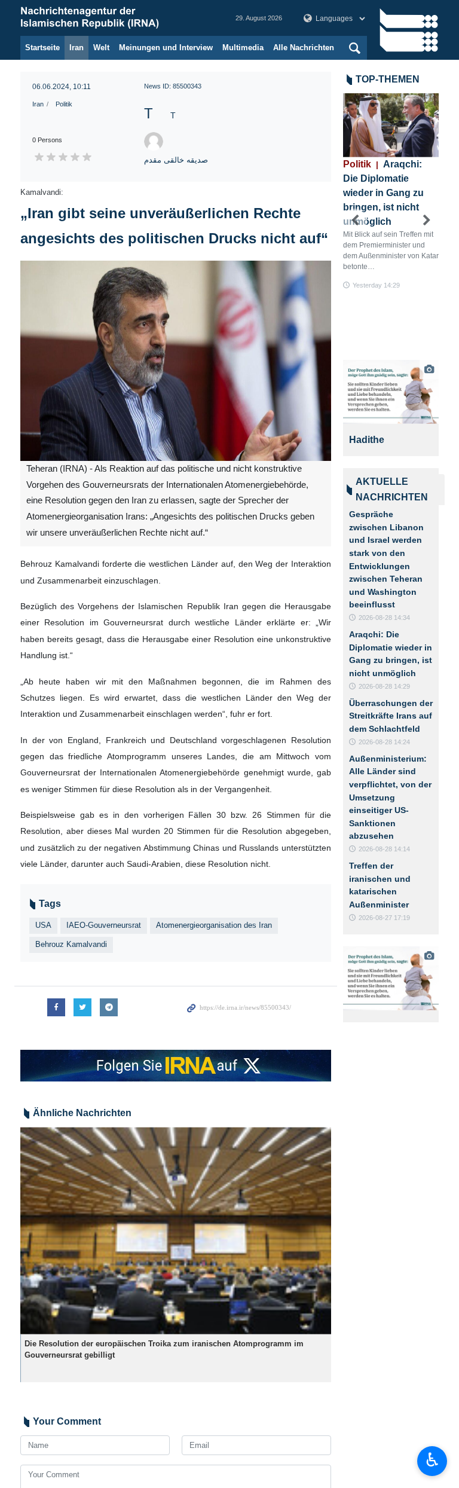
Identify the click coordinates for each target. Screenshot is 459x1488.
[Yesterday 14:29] (391, 125)
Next (427, 221)
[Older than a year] (175, 1230)
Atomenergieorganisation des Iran (214, 925)
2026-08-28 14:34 (384, 617)
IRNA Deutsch (116, 18)
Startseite (42, 47)
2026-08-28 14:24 (384, 741)
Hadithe (366, 440)
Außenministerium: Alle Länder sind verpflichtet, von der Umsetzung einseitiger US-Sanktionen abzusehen (390, 797)
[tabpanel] (391, 408)
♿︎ (432, 1460)
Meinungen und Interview (166, 47)
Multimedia (243, 47)
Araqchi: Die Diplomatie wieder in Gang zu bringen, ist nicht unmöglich (383, 193)
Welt (101, 47)
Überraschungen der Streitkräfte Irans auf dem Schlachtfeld (391, 716)
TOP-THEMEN (388, 79)
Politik (64, 104)
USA (43, 925)
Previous (355, 221)
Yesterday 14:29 (376, 285)
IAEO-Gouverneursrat (103, 925)
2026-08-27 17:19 (384, 917)
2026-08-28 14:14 (384, 849)
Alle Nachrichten (303, 47)
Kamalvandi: (41, 192)
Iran (76, 47)
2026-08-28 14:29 (384, 686)
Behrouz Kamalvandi (71, 944)
